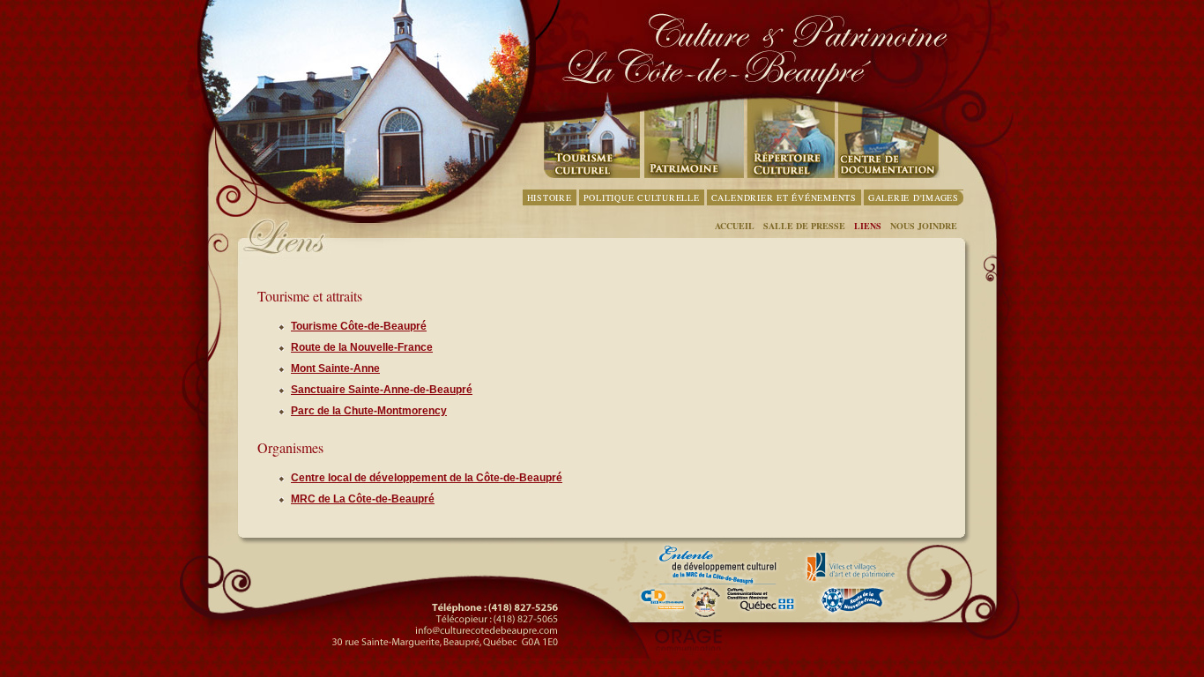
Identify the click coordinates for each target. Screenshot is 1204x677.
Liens (867, 225)
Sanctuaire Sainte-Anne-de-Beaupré (381, 389)
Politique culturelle (641, 197)
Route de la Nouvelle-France (362, 347)
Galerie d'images (913, 197)
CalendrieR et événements (784, 197)
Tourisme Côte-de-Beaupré (359, 326)
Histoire (549, 197)
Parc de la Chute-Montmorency (369, 411)
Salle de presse (804, 225)
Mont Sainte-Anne (335, 368)
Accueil (734, 225)
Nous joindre (923, 225)
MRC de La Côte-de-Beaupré (363, 499)
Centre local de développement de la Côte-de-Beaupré (426, 478)
